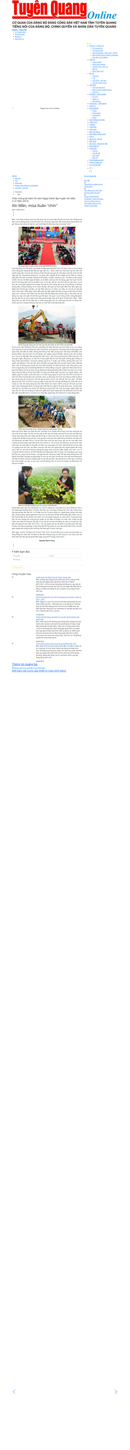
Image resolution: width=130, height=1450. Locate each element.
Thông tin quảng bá (24, 664)
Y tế (16, 181)
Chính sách (18, 183)
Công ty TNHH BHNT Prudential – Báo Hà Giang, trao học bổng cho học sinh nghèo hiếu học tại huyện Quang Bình (93, 201)
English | (15, 30)
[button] (103, 168)
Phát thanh (20, 34)
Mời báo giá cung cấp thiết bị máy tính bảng (39, 670)
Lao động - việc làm (21, 188)
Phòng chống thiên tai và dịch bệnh (26, 186)
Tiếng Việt (23, 30)
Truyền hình (21, 32)
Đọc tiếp (87, 180)
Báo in (19, 37)
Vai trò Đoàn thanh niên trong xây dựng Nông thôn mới (56, 644)
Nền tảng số (19, 39)
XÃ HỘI (14, 176)
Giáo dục (18, 178)
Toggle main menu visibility (49, 108)
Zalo (18, 194)
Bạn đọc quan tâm (90, 176)
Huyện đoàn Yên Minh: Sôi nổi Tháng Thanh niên (53, 577)
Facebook (18, 192)
